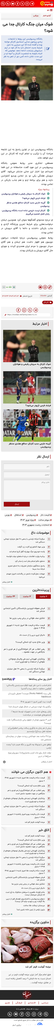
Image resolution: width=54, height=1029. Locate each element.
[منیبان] (46, 4)
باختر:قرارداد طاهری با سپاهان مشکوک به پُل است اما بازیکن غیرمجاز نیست (25, 893)
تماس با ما (19, 1009)
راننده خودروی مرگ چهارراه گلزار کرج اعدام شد (27, 551)
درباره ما (35, 1009)
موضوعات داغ (40, 533)
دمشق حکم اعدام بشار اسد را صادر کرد (30, 561)
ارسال (17, 504)
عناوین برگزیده (39, 922)
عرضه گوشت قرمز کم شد (35, 822)
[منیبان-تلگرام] (32, 3)
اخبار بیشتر (6, 582)
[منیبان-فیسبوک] (17, 3)
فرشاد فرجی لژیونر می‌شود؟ (33, 198)
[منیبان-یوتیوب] (12, 3)
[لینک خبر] (50, 287)
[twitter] (30, 310)
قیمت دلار (45, 515)
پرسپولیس (31, 515)
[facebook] (18, 310)
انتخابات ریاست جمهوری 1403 (36, 525)
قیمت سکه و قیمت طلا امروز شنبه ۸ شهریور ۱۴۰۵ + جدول (25, 779)
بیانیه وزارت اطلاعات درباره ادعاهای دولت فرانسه (25, 556)
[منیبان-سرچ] (46, 1014)
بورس (7, 515)
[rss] (8, 3)
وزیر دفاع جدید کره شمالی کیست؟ (30, 642)
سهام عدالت (44, 520)
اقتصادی (32, 1002)
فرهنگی (19, 1002)
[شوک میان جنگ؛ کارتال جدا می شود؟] (36, 310)
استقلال (17, 515)
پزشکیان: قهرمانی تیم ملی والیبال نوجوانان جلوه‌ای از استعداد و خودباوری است (27, 660)
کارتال (46, 302)
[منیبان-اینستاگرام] (27, 3)
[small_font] (4, 287)
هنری (7, 1002)
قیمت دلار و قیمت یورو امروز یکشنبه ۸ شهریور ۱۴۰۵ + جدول (26, 816)
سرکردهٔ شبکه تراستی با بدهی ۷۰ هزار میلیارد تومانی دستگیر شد (24, 540)
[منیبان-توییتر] (22, 3)
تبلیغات (28, 1009)
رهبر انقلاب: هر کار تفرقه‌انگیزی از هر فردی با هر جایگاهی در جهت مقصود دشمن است (26, 792)
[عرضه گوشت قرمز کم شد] (27, 945)
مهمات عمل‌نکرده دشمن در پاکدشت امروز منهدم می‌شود (26, 575)
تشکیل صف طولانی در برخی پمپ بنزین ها (27, 618)
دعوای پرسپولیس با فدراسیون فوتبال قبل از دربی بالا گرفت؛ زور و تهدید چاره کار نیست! (25, 900)
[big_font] (14, 287)
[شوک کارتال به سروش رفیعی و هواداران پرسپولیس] (27, 346)
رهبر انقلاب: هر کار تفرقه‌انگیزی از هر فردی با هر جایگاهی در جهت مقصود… (24, 650)
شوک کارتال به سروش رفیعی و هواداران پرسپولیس (23, 194)
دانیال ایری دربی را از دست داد (32, 635)
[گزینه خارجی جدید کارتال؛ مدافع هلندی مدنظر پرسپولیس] (27, 425)
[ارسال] (40, 287)
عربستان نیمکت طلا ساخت (34, 905)
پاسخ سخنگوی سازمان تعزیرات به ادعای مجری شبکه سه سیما (26, 567)
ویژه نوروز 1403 (27, 520)
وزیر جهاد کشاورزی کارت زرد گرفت (31, 547)
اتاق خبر (43, 830)
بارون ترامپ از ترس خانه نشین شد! (31, 909)
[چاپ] (45, 287)
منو (48, 10)
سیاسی (45, 1002)
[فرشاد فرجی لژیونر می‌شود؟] (27, 387)
